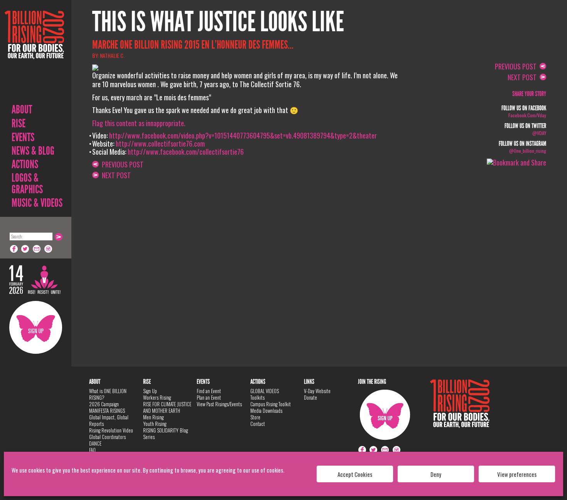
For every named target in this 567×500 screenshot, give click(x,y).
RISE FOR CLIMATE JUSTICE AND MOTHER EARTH (167, 407)
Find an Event (209, 391)
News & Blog (33, 151)
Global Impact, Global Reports (108, 420)
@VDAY (539, 133)
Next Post (115, 175)
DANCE (95, 443)
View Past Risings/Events (219, 404)
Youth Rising (154, 423)
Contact (257, 423)
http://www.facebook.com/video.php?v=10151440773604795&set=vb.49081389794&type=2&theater (243, 135)
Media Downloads (266, 410)
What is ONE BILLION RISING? (108, 394)
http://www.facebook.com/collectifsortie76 (186, 152)
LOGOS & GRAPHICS (27, 183)
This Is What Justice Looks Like (218, 22)
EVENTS (23, 137)
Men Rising (153, 417)
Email (37, 249)
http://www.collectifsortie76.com (160, 144)
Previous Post (121, 164)
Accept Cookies (355, 474)
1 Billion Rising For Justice (34, 54)
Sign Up (35, 327)
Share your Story (529, 94)
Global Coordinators (107, 437)
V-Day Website (317, 391)
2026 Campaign (104, 404)
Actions (25, 164)
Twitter (25, 249)
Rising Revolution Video (111, 430)
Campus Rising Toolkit (270, 404)
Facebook (14, 249)
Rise (18, 123)
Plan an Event (209, 397)
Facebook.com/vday (527, 115)
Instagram (48, 249)
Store (255, 417)
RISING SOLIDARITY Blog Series (165, 433)
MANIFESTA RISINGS (107, 410)
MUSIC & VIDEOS (37, 203)
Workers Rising (157, 397)
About (22, 110)
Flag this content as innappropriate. (139, 123)
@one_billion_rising (527, 150)
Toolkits (257, 397)
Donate (310, 397)
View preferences (517, 474)
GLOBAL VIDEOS (264, 391)
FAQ (92, 450)
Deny (435, 474)
